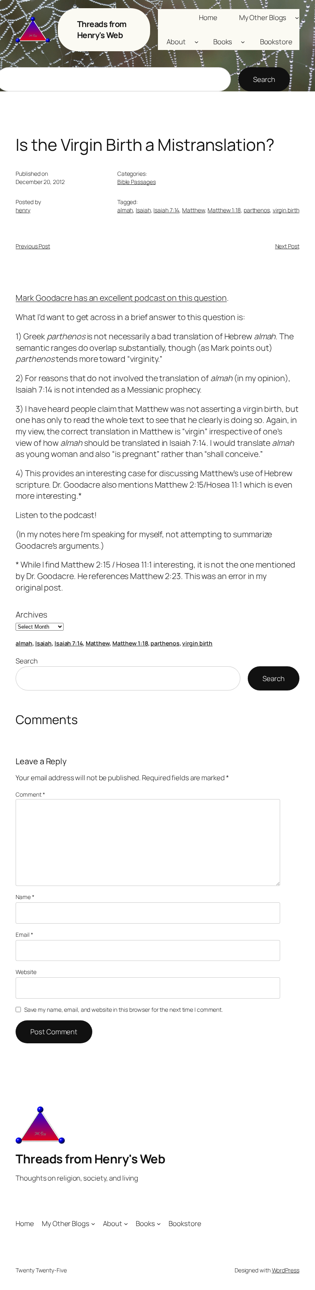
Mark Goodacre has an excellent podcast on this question (121, 297)
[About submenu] (196, 42)
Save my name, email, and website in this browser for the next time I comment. (123, 1009)
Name (25, 897)
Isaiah (143, 210)
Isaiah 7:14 (166, 210)
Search (264, 79)
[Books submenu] (243, 42)
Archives (31, 614)
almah (125, 210)
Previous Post (33, 246)
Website (26, 972)
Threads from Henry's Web (102, 29)
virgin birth (286, 210)
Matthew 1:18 (224, 210)
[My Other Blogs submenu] (297, 17)
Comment (30, 794)
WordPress (285, 1270)
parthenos (257, 210)
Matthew (193, 210)
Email (24, 934)
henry (23, 210)
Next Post (287, 246)
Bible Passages (136, 182)
